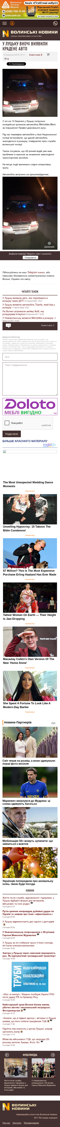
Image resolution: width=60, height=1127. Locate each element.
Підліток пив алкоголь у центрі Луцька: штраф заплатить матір (27, 1030)
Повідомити (30, 257)
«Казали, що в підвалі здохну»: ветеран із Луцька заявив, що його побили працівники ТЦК (29, 1019)
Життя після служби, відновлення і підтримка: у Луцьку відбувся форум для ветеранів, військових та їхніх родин (28, 900)
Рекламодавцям (31, 1122)
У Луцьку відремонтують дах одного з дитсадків (28, 921)
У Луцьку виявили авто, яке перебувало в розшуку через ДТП (25, 299)
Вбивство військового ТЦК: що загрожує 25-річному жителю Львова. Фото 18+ (26, 1040)
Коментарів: (35, 54)
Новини (30, 890)
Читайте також (30, 291)
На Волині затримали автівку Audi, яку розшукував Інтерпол (23, 312)
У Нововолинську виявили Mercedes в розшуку (27, 317)
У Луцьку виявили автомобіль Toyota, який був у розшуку (28, 306)
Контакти (17, 1122)
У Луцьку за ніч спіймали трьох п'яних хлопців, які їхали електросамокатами (27, 944)
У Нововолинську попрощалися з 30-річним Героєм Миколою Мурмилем (44, 1082)
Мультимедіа (30, 1055)
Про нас (6, 1122)
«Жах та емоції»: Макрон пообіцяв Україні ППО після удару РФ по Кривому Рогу (28, 995)
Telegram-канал (36, 272)
